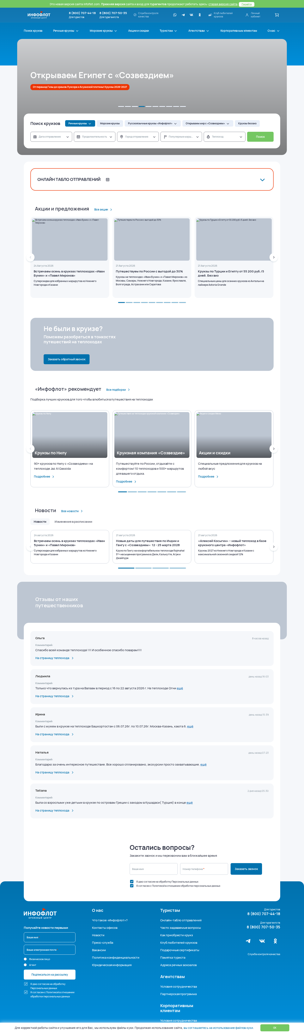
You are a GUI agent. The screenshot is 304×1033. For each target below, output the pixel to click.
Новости (98, 935)
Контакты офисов (104, 927)
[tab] (121, 106)
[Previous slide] (30, 257)
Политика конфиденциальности (115, 957)
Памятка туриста (172, 957)
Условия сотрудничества (178, 986)
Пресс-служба (102, 942)
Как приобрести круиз (176, 935)
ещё (180, 688)
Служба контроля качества (264, 954)
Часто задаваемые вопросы (180, 927)
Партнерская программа (178, 994)
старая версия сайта (222, 4)
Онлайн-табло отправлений (180, 920)
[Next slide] (273, 257)
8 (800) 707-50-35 (113, 13)
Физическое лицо (39, 959)
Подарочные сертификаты (179, 950)
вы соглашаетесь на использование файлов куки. (219, 1028)
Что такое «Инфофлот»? (110, 920)
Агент (32, 965)
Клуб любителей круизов (178, 942)
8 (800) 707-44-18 (82, 13)
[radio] (25, 959)
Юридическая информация (112, 965)
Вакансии (99, 950)
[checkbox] (131, 881)
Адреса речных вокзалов (178, 965)
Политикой (158, 886)
